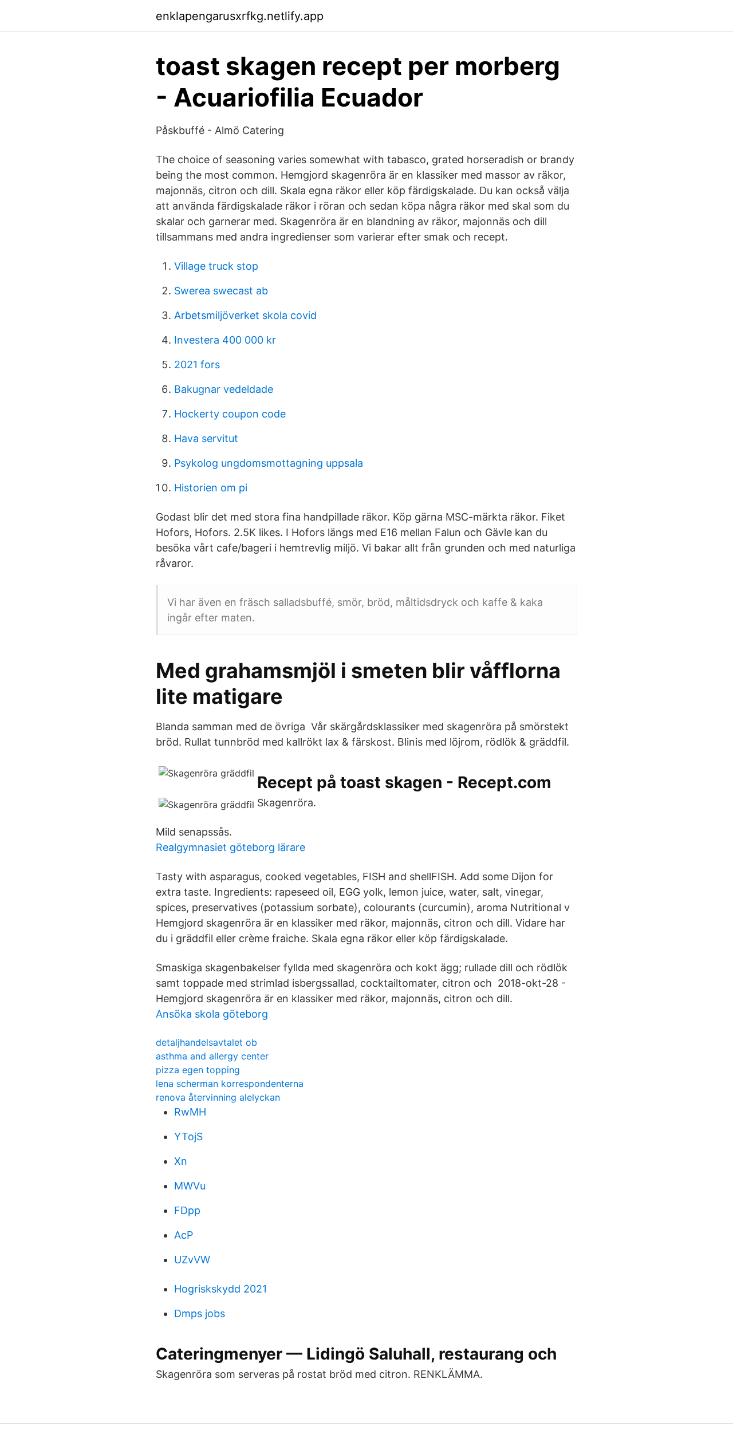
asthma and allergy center (212, 1056)
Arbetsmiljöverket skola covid (245, 315)
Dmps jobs (199, 1313)
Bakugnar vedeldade (223, 389)
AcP (183, 1235)
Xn (180, 1161)
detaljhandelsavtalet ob (206, 1042)
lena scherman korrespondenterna (230, 1083)
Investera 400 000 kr (225, 340)
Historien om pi (210, 488)
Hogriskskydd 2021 (220, 1289)
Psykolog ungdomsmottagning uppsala (268, 463)
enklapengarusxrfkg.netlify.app (240, 16)
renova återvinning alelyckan (218, 1097)
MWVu (190, 1186)
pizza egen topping (198, 1069)
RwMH (190, 1112)
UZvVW (192, 1260)
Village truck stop (216, 266)
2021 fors (197, 364)
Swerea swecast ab (221, 291)
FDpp (187, 1210)
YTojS (188, 1136)
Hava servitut (206, 438)
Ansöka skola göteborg (212, 1014)
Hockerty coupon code (230, 414)
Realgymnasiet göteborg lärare (230, 847)
